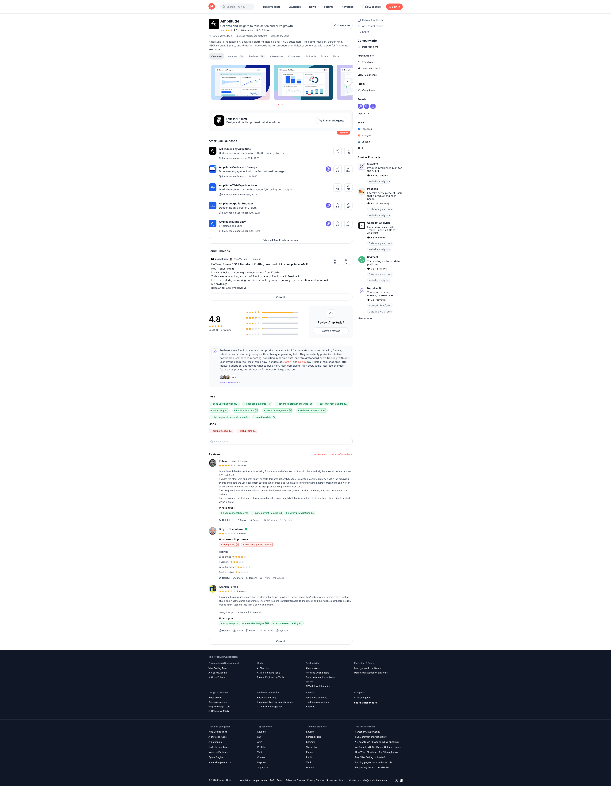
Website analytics (280, 35)
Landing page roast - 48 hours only (373, 762)
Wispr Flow (312, 747)
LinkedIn (365, 141)
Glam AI (287, 361)
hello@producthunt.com (374, 780)
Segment (372, 257)
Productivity (312, 663)
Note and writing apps (317, 672)
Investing (310, 706)
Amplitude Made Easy (232, 221)
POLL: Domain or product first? (371, 736)
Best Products (272, 6)
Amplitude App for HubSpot (236, 203)
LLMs (260, 663)
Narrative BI (374, 288)
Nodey (302, 361)
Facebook (366, 129)
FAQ (272, 780)
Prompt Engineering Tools (270, 677)
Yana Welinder (241, 259)
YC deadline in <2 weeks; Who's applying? (377, 742)
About (264, 780)
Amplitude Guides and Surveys (238, 167)
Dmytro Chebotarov (231, 529)
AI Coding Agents (217, 672)
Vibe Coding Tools (217, 668)
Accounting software (316, 697)
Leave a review (331, 330)
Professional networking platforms (274, 702)
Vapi (259, 752)
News (312, 6)
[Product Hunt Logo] (211, 6)
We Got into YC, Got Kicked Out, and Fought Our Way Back (378, 747)
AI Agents (359, 692)
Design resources (217, 702)
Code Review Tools (218, 747)
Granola (261, 757)
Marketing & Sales (364, 663)
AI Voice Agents (362, 697)
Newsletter (245, 780)
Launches (295, 6)
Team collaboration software (320, 677)
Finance (310, 692)
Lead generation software (367, 668)
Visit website (342, 25)
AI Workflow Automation (318, 686)
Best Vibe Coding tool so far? (370, 757)
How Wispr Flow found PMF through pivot (376, 752)
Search (309, 681)
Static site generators (219, 762)
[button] (335, 56)
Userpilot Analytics (379, 222)
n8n (259, 736)
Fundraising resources (317, 702)
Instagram (366, 135)
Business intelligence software (251, 35)
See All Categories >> (366, 702)
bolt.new (310, 742)
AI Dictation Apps (217, 736)
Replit (309, 757)
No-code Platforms (380, 305)
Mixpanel (372, 163)
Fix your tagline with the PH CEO (372, 767)
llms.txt (343, 780)
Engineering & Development (223, 663)
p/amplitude (221, 259)
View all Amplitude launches (280, 240)
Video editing (215, 697)
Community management (270, 706)
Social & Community (268, 692)
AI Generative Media (219, 711)
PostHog (372, 188)
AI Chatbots (263, 668)
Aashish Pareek (228, 586)
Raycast (261, 762)
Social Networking (266, 697)
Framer (310, 752)
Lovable (261, 731)
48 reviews (247, 30)
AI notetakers (312, 668)
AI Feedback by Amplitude (235, 148)
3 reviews (241, 533)
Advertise (348, 6)
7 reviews (241, 465)
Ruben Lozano (228, 461)
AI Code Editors (216, 677)
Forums (328, 6)
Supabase (262, 767)
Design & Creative (218, 692)
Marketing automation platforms (371, 672)
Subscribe (374, 6)
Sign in (396, 6)
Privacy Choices (315, 780)
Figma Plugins (215, 757)
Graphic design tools (219, 706)
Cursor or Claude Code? (367, 731)
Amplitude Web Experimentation (238, 185)
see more (214, 49)
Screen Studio (313, 736)
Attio (259, 742)
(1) (228, 520)
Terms (280, 780)
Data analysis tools (222, 35)
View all (280, 297)
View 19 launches (367, 74)
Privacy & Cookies (295, 780)
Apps (256, 780)
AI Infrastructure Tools (268, 672)
